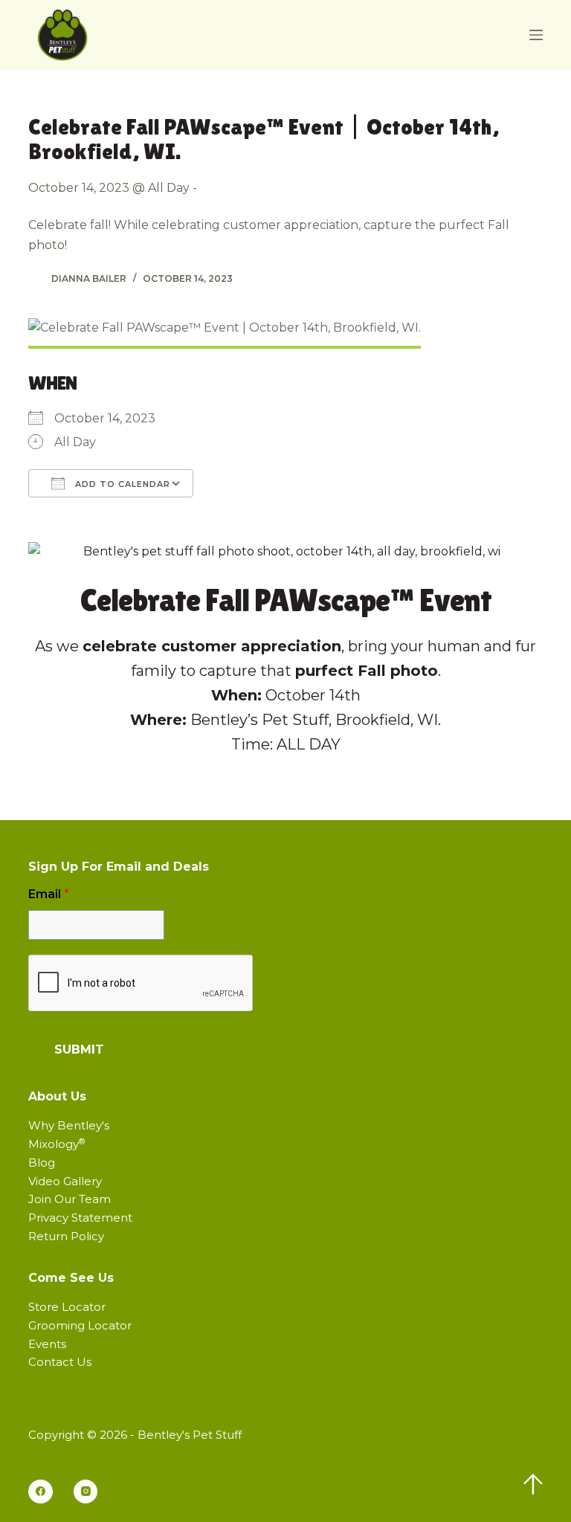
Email (48, 894)
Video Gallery (65, 1181)
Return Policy (66, 1236)
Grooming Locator (80, 1325)
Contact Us (59, 1362)
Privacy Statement (80, 1217)
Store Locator (67, 1307)
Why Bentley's (68, 1125)
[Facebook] (40, 1492)
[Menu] (536, 35)
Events (47, 1344)
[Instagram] (86, 1492)
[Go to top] (533, 1484)
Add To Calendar (121, 484)
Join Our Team (69, 1199)
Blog (41, 1162)
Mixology (56, 1144)
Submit (79, 1049)
